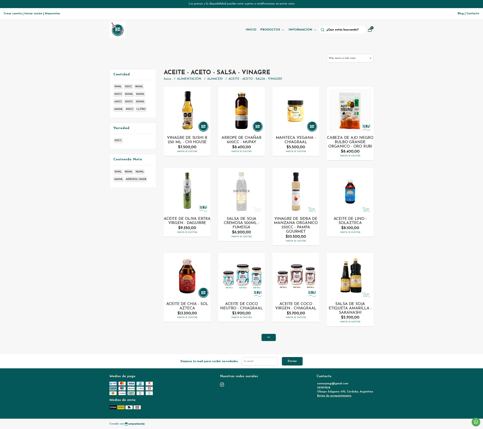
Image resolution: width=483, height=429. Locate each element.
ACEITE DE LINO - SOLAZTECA (350, 221)
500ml (140, 101)
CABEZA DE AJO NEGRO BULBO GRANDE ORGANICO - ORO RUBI (350, 142)
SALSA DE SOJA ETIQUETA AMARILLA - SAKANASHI (350, 308)
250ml (129, 94)
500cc (129, 101)
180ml (139, 86)
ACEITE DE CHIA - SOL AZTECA (187, 306)
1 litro (141, 109)
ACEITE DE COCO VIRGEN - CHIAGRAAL (295, 306)
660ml (118, 109)
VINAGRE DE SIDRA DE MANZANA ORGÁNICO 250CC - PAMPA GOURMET (296, 225)
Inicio (251, 29)
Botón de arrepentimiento (334, 396)
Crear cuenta (13, 13)
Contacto (472, 13)
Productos (270, 29)
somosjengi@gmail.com (332, 383)
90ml (118, 86)
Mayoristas (52, 13)
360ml (140, 94)
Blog (461, 13)
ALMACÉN (215, 78)
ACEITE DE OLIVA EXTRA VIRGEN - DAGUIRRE (187, 221)
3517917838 (323, 387)
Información (300, 29)
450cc (118, 101)
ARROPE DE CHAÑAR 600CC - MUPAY (241, 140)
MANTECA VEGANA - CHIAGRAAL (296, 140)
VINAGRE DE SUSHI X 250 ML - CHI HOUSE (187, 140)
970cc (130, 109)
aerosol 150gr (136, 179)
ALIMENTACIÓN (189, 78)
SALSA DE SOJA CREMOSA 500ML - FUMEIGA (241, 223)
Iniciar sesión (33, 13)
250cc (118, 94)
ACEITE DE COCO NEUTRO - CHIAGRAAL (241, 306)
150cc (128, 86)
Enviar (292, 361)
